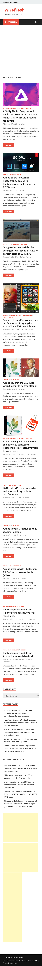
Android (6, 315)
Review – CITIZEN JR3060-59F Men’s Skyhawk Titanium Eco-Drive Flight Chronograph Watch (20, 768)
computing (12, 108)
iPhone (12, 315)
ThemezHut (12, 963)
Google (5, 244)
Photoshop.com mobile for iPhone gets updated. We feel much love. (19, 612)
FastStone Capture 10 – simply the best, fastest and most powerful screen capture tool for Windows (20, 722)
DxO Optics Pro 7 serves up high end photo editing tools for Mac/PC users (20, 491)
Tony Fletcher (26, 257)
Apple (5, 108)
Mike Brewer (9, 775)
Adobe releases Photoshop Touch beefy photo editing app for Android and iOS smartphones (21, 323)
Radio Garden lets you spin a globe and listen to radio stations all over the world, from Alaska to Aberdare (20, 748)
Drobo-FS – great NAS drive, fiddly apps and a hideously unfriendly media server (19, 784)
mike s (23, 124)
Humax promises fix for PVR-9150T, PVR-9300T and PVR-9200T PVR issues (20, 794)
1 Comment (31, 619)
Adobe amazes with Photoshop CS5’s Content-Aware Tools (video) (20, 572)
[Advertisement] (21, 50)
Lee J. (24, 190)
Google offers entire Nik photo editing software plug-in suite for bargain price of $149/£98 (21, 250)
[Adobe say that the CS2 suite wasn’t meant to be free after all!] (21, 368)
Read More (7, 144)
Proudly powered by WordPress (14, 961)
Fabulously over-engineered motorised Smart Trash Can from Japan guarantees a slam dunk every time (20, 803)
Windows (29, 108)
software (20, 108)
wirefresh (15, 10)
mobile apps (20, 315)
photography (8, 174)
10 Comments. (32, 454)
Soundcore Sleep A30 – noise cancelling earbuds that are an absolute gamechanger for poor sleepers (19, 713)
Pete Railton (26, 659)
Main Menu (12, 22)
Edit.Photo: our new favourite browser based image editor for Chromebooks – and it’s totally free (19, 732)
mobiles (29, 315)
